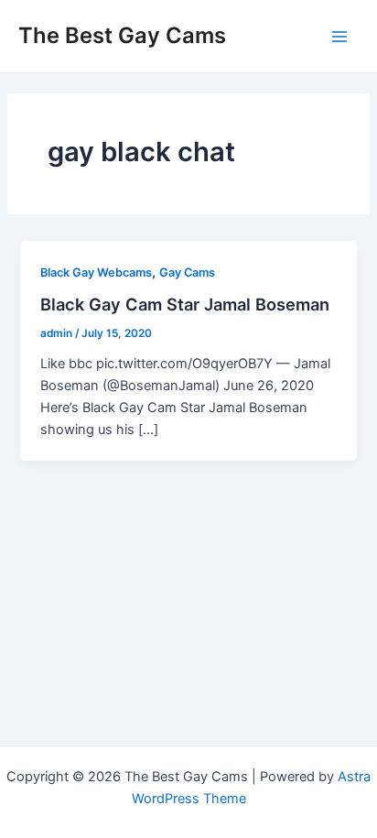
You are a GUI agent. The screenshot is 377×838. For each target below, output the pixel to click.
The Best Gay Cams (122, 35)
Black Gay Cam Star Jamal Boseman (184, 304)
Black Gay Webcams (96, 272)
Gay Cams (187, 272)
